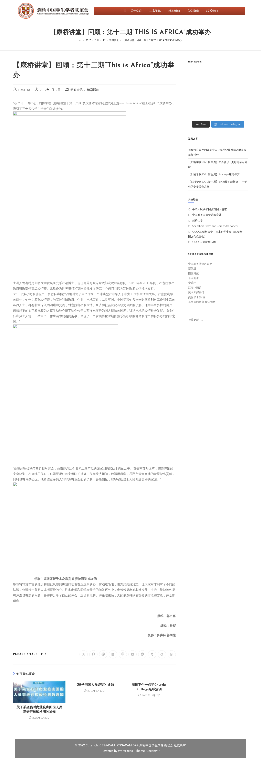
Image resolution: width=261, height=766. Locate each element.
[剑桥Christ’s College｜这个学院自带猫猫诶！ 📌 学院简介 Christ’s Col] (195, 85)
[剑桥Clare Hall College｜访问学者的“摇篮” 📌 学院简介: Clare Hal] (226, 75)
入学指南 (193, 10)
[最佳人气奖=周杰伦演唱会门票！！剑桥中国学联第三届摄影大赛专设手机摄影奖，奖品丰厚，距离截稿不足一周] (210, 104)
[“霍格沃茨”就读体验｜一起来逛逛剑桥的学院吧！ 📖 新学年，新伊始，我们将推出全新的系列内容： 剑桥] (226, 85)
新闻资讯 (76, 89)
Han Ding (24, 89)
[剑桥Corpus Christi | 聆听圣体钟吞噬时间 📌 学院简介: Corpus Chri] (210, 75)
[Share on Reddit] (142, 654)
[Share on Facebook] (93, 654)
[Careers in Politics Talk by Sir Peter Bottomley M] (241, 85)
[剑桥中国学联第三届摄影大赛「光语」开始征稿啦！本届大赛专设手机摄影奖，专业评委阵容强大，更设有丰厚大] (226, 104)
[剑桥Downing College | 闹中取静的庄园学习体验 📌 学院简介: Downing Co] (195, 75)
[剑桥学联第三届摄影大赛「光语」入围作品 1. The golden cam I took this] (195, 94)
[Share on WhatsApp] (172, 654)
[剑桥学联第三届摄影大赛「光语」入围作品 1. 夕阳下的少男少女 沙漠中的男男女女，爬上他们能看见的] (241, 94)
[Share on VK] (132, 654)
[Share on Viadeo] (162, 654)
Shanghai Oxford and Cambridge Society (215, 226)
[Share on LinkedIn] (113, 654)
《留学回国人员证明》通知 (94, 685)
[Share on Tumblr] (152, 654)
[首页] (80, 40)
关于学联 (136, 10)
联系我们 (212, 10)
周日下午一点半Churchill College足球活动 (149, 687)
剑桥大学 (197, 220)
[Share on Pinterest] (103, 654)
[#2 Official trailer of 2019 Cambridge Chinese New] (210, 113)
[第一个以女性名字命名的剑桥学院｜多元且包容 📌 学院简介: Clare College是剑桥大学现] (210, 85)
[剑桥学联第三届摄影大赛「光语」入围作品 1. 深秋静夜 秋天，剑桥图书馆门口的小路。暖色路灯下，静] (210, 94)
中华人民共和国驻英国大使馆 (209, 209)
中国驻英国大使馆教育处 (206, 214)
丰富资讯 (155, 10)
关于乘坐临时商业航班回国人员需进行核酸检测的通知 (39, 710)
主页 (123, 10)
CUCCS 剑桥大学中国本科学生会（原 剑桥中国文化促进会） (216, 234)
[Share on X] (84, 654)
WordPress (126, 751)
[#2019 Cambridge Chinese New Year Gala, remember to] (241, 104)
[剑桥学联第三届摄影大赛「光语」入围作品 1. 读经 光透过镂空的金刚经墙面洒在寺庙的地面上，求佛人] (226, 94)
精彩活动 (174, 10)
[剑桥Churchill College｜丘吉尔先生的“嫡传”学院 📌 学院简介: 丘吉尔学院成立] (241, 75)
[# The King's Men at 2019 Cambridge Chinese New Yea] (195, 113)
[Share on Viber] (123, 654)
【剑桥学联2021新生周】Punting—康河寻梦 (214, 174)
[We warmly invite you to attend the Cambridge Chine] (241, 113)
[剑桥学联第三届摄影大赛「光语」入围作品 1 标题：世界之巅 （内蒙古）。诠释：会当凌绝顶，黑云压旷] (195, 104)
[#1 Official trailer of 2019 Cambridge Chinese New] (226, 113)
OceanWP (152, 751)
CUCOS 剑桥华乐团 (204, 241)
